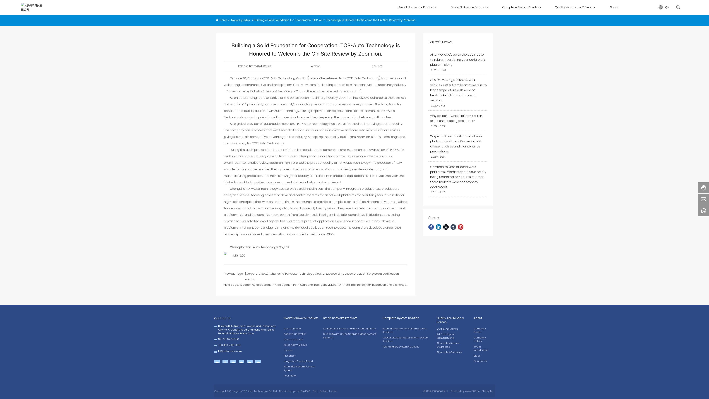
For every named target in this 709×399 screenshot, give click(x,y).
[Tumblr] (453, 227)
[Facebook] (431, 227)
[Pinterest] (460, 227)
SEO (315, 391)
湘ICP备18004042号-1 (435, 391)
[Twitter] (446, 227)
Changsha (487, 391)
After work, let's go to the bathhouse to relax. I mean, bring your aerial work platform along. (457, 59)
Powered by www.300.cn (465, 391)
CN (667, 7)
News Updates (240, 20)
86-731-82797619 (228, 339)
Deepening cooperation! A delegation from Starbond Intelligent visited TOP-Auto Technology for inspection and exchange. (323, 285)
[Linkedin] (438, 227)
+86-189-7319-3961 (229, 345)
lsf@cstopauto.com (230, 351)
